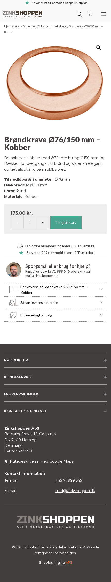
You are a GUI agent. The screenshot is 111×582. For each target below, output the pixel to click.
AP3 (69, 562)
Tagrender (29, 26)
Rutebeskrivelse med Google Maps (41, 461)
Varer (17, 26)
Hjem (7, 26)
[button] (98, 47)
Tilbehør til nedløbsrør (52, 26)
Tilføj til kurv (66, 222)
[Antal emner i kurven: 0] (90, 14)
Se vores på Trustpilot (60, 252)
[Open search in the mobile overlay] (79, 14)
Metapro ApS (79, 547)
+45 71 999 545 (57, 271)
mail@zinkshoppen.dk (41, 276)
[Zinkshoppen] (22, 14)
